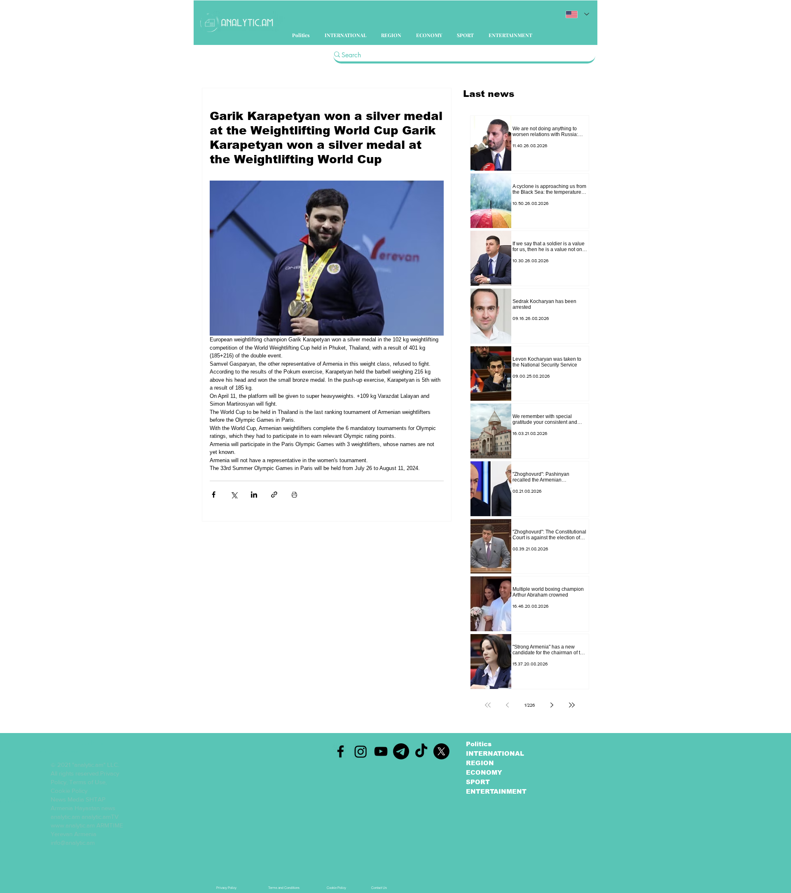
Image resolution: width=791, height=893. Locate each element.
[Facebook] (340, 751)
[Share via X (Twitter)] (234, 494)
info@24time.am (58, 751)
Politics (478, 743)
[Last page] (571, 705)
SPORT (478, 781)
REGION (480, 762)
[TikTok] (421, 751)
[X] (441, 751)
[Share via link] (274, 494)
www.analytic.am (73, 825)
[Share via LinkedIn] (254, 494)
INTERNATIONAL (495, 753)
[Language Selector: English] (577, 14)
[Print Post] (294, 494)
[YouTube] (381, 751)
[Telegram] (401, 751)
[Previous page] (507, 705)
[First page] (487, 705)
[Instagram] (361, 751)
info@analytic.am (73, 842)
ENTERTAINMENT (496, 791)
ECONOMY (484, 772)
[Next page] (552, 705)
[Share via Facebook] (214, 494)
